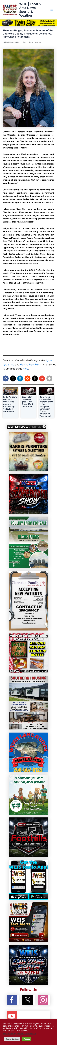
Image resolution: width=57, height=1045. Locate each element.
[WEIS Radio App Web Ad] (28, 879)
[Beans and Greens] (28, 653)
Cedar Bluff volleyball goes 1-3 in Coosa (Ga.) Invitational (27, 402)
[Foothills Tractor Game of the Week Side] (28, 837)
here (25, 368)
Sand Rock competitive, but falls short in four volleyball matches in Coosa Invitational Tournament (46, 406)
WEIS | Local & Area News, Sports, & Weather (30, 10)
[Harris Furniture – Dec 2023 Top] (28, 451)
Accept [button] (27, 1039)
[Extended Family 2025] (28, 795)
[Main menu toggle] (51, 9)
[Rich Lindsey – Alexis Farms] (28, 542)
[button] (6, 378)
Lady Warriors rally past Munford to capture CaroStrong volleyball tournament (10, 404)
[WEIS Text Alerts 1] (28, 922)
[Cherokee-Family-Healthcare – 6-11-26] (28, 600)
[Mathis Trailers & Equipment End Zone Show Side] (28, 964)
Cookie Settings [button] (12, 1039)
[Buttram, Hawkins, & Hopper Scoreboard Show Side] (28, 494)
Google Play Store (30, 364)
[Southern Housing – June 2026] (28, 702)
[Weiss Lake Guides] (28, 752)
